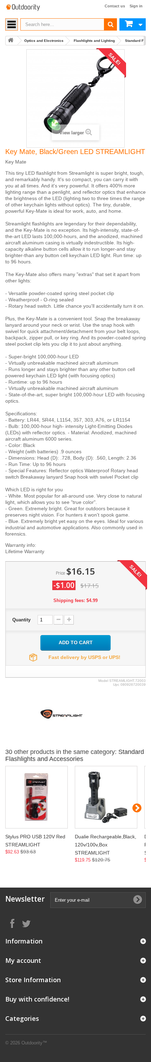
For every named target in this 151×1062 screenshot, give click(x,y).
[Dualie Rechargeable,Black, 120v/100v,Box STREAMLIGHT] (106, 797)
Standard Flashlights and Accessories (74, 755)
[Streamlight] (61, 713)
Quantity (21, 619)
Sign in (136, 6)
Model (103, 681)
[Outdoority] (22, 7)
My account (23, 960)
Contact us (115, 6)
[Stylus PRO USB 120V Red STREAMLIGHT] (36, 797)
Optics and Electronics (44, 41)
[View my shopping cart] (132, 24)
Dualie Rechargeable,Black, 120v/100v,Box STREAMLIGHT (105, 845)
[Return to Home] (10, 40)
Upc (116, 684)
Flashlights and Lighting (94, 41)
